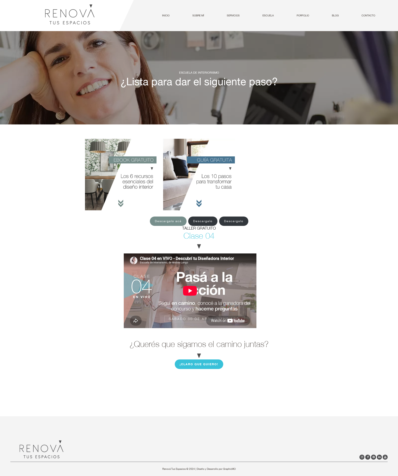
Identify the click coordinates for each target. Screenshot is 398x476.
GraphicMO (229, 468)
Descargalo (202, 221)
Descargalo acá (168, 221)
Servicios (233, 15)
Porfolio (303, 15)
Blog (335, 15)
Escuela (268, 15)
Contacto (368, 15)
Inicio (166, 15)
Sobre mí (198, 15)
